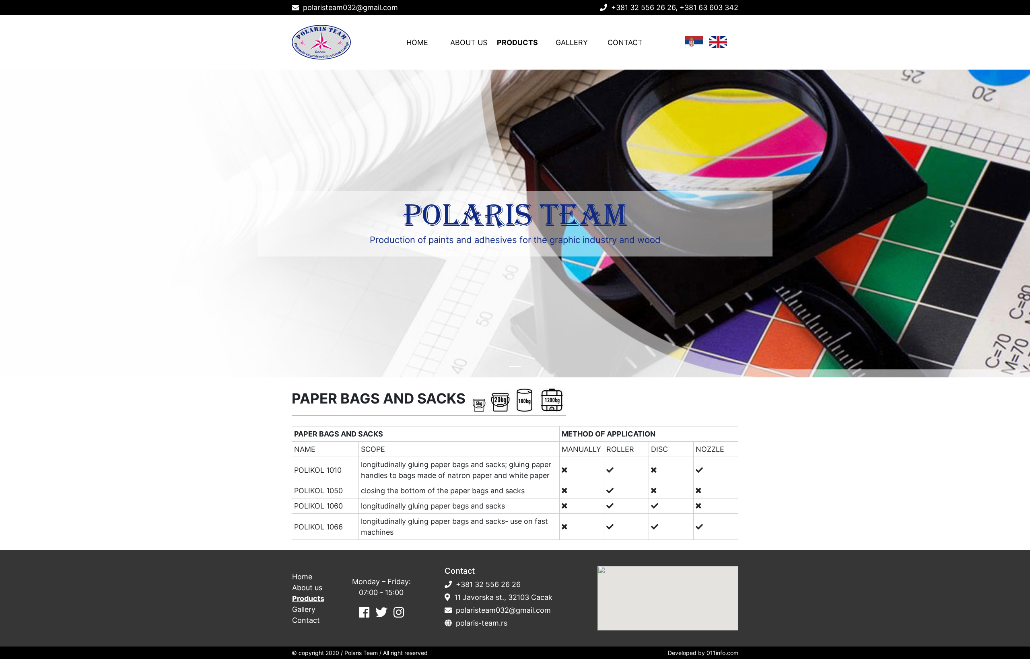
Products (517, 42)
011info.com (722, 652)
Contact (625, 42)
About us (468, 42)
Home (417, 42)
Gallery (572, 42)
